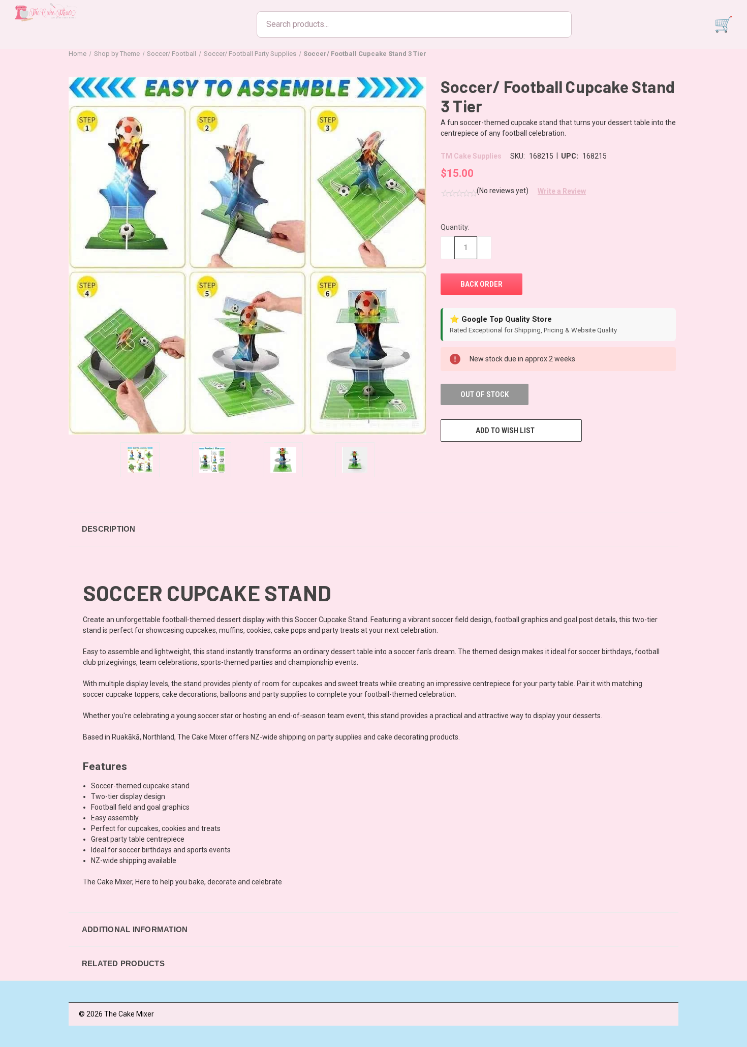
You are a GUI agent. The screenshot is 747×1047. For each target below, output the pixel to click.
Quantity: (455, 227)
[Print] (483, 460)
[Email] (464, 460)
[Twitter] (502, 460)
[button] (558, 191)
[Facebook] (446, 460)
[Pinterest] (521, 460)
